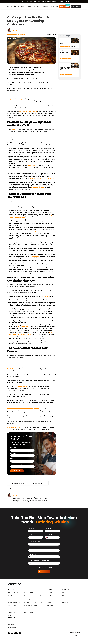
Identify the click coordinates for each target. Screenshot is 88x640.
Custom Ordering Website (65, 58)
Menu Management (22, 386)
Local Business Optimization (66, 74)
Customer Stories (50, 592)
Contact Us (11, 624)
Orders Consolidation (13, 599)
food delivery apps (23, 326)
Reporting (10, 609)
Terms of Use (65, 602)
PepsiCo (14, 129)
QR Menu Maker (12, 605)
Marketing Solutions (19, 34)
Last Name (13, 453)
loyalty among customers (39, 252)
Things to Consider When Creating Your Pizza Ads (24, 70)
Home (8, 14)
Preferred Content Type (16, 464)
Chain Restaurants (50, 599)
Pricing (10, 615)
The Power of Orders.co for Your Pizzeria (22, 74)
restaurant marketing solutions (28, 111)
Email (11, 458)
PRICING (52, 6)
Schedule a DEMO (75, 6)
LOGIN (56, 6)
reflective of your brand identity (37, 231)
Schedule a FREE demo (13, 427)
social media (35, 256)
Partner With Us (12, 627)
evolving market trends (38, 187)
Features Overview (13, 592)
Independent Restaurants (52, 596)
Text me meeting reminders (45, 567)
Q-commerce (49, 609)
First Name (13, 447)
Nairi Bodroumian (18, 29)
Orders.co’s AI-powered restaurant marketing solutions (23, 408)
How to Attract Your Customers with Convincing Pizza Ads (26, 72)
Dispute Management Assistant (32, 596)
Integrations (11, 612)
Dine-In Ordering (28, 612)
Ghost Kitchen (49, 605)
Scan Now (67, 1)
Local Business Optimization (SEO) (33, 602)
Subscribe (17, 471)
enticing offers (46, 296)
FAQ (63, 596)
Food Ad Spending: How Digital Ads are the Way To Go (25, 67)
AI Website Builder (29, 592)
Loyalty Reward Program (30, 605)
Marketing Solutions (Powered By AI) (33, 599)
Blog (12, 14)
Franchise (48, 602)
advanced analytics (33, 165)
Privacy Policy (65, 599)
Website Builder (64, 6)
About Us (10, 621)
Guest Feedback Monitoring (31, 609)
